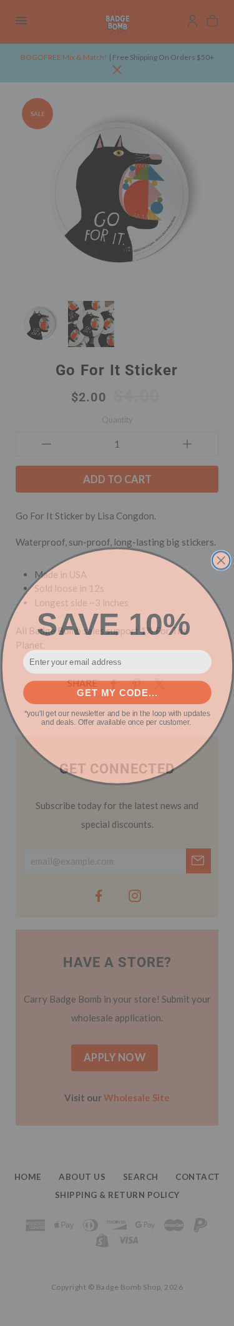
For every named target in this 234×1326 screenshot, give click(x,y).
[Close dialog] (221, 557)
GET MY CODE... (117, 689)
